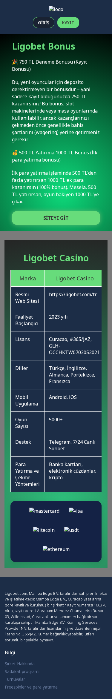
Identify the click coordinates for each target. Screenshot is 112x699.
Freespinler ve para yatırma (31, 687)
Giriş (43, 22)
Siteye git (56, 218)
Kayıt (68, 22)
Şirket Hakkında (20, 663)
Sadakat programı (22, 671)
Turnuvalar (15, 679)
